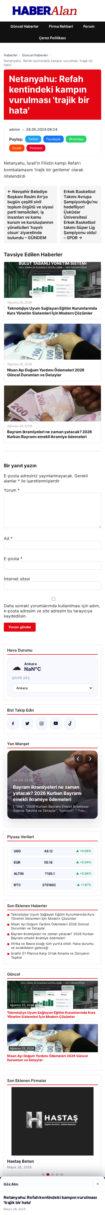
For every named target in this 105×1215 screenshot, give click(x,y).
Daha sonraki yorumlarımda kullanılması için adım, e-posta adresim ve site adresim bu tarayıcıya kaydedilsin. (52, 611)
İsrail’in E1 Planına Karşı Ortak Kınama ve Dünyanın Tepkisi (50, 955)
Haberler (11, 55)
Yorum (12, 490)
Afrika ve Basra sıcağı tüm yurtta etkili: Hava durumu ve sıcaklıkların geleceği (52, 945)
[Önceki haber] (78, 758)
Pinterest (36, 148)
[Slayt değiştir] (43, 1174)
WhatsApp (76, 139)
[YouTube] (56, 724)
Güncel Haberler (24, 26)
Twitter (33, 139)
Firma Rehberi (61, 26)
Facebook (53, 139)
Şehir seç (21, 678)
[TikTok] (70, 724)
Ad (8, 538)
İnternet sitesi (17, 578)
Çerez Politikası (52, 38)
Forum (89, 26)
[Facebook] (13, 724)
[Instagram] (41, 724)
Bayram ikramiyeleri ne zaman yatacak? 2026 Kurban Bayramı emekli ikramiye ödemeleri (52, 936)
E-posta (13, 558)
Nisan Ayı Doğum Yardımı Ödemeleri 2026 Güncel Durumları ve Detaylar (50, 926)
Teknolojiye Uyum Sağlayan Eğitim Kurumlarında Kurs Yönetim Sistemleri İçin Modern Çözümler (53, 916)
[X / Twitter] (27, 724)
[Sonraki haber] (89, 758)
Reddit (16, 148)
